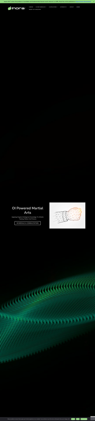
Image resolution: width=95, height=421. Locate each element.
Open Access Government (83, 1)
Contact (72, 7)
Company (31, 7)
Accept (73, 419)
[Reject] (93, 419)
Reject (78, 419)
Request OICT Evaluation (35, 9)
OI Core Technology (40, 7)
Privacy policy (84, 419)
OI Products (63, 7)
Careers (78, 7)
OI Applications (52, 7)
